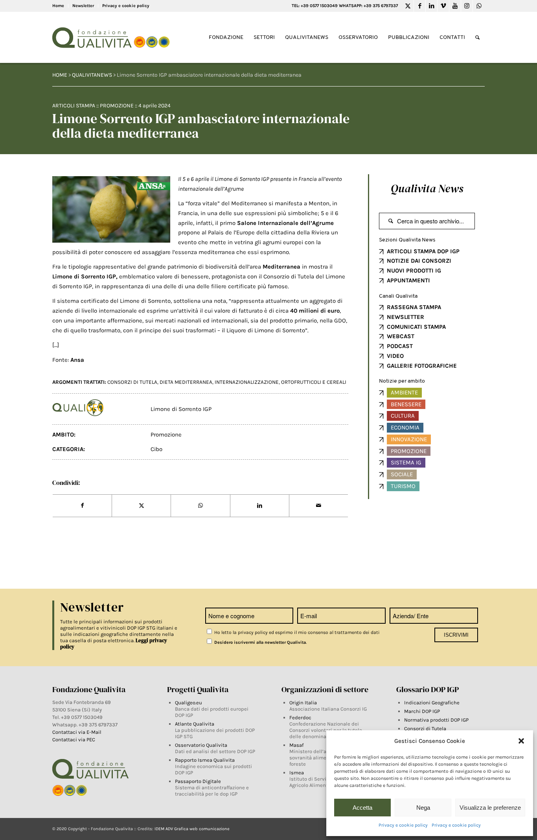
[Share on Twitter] (141, 506)
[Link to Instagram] (467, 6)
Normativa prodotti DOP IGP (436, 720)
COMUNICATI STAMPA (416, 326)
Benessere (406, 404)
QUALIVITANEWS (92, 75)
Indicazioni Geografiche (432, 703)
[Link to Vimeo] (443, 6)
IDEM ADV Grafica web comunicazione (192, 828)
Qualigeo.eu (188, 703)
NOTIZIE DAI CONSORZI (419, 260)
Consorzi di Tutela (425, 728)
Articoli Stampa (73, 105)
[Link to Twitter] (408, 6)
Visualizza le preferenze (490, 807)
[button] (521, 741)
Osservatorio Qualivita (201, 745)
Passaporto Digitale (198, 781)
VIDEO (395, 355)
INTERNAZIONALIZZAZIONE (247, 382)
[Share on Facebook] (82, 506)
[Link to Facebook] (419, 6)
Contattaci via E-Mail (77, 732)
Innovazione (409, 439)
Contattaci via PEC (73, 739)
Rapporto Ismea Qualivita (205, 760)
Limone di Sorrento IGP (181, 409)
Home (58, 5)
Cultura (403, 415)
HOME (59, 75)
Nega (423, 807)
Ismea (296, 773)
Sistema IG (406, 462)
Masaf (296, 745)
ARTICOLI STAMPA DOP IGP (423, 251)
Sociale (402, 474)
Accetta (362, 807)
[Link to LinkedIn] (431, 6)
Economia (405, 427)
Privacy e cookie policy (403, 825)
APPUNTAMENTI (408, 280)
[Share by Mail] (318, 506)
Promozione (117, 105)
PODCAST (400, 346)
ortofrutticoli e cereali (313, 382)
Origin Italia (303, 703)
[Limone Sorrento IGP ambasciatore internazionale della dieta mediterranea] (111, 209)
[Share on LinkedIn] (259, 506)
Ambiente (404, 392)
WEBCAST (400, 336)
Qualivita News (427, 188)
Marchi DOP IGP (422, 711)
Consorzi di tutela (132, 382)
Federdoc (300, 717)
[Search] (477, 37)
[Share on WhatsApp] (200, 506)
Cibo (156, 449)
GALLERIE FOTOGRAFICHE (422, 365)
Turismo (403, 486)
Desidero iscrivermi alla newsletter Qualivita (259, 642)
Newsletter (83, 5)
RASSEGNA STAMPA (414, 307)
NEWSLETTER (405, 317)
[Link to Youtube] (455, 6)
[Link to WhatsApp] (479, 6)
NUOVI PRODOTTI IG (414, 270)
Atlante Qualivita (194, 724)
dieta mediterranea (186, 382)
